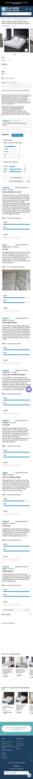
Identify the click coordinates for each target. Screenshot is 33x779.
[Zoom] (26, 50)
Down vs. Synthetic (6, 745)
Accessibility (4, 758)
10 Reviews (17, 121)
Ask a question (6, 614)
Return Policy (20, 743)
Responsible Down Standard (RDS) (8, 747)
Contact (19, 741)
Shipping (3, 82)
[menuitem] (18, 181)
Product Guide (5, 743)
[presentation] (16, 280)
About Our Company (6, 741)
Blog (18, 746)
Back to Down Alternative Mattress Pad (17, 728)
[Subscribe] (26, 773)
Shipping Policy (21, 745)
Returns (3, 756)
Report (17, 237)
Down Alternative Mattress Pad (20, 18)
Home (2, 18)
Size (2, 57)
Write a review (18, 135)
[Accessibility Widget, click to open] (29, 389)
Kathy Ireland (5, 25)
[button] (28, 610)
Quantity (4, 64)
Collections (8, 18)
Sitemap (19, 748)
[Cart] (26, 9)
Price (3, 71)
